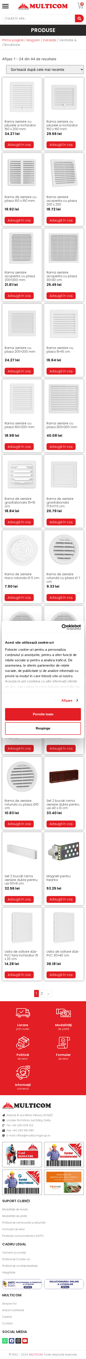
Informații (23, 1085)
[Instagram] (18, 1341)
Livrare (22, 1025)
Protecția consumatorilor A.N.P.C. (23, 1236)
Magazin (33, 40)
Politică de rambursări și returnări (24, 1222)
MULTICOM (36, 1354)
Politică (23, 1055)
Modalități (63, 1025)
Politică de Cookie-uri (16, 1259)
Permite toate (43, 714)
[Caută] (79, 18)
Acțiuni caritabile (13, 1310)
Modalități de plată (14, 1216)
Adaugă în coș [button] (19, 144)
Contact (7, 1323)
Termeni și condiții (14, 1252)
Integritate (8, 1272)
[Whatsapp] (5, 1341)
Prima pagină (12, 40)
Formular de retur (13, 1229)
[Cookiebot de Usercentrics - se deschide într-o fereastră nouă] (62, 627)
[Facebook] (11, 1341)
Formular (63, 1055)
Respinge (43, 728)
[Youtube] (25, 1341)
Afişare (67, 700)
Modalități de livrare (15, 1209)
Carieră (7, 1317)
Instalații (49, 40)
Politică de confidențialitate (20, 1266)
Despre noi (9, 1303)
